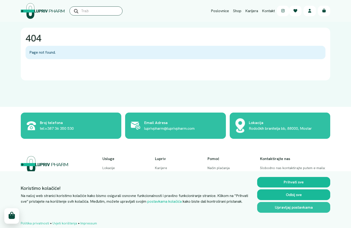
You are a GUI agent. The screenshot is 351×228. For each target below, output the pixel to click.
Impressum (88, 223)
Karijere (161, 168)
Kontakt (268, 10)
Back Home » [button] (40, 70)
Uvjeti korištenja (65, 223)
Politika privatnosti (35, 223)
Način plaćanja (218, 168)
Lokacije (108, 168)
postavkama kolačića (164, 201)
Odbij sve (294, 194)
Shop (237, 10)
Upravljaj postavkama (294, 207)
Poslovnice (220, 10)
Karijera (251, 10)
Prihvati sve (294, 182)
